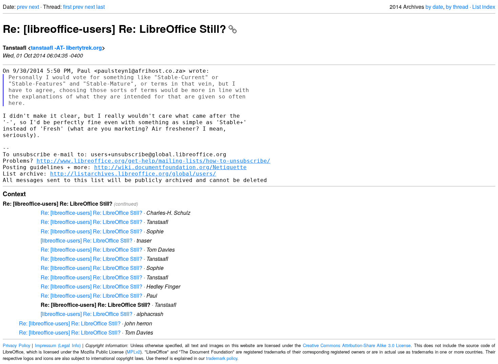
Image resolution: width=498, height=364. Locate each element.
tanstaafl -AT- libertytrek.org (66, 47)
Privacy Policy (16, 345)
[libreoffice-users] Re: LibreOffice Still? (86, 240)
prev (22, 6)
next (34, 6)
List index (483, 6)
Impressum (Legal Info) (58, 345)
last (100, 6)
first (67, 6)
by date (434, 6)
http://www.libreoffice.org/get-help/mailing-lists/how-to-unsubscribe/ (153, 161)
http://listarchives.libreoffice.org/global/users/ (133, 173)
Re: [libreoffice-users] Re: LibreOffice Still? (114, 28)
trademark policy (221, 358)
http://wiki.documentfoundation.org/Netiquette (170, 167)
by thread (457, 6)
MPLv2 (133, 351)
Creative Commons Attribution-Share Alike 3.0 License (357, 345)
